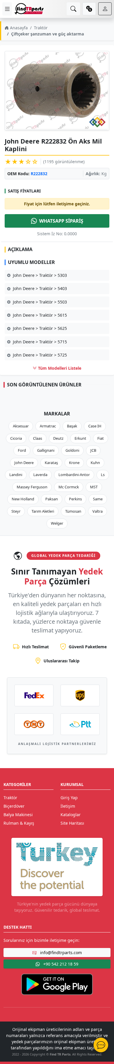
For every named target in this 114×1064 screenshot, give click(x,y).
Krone (74, 462)
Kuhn (95, 462)
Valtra (97, 511)
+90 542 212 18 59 (60, 964)
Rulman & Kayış (19, 823)
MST (94, 487)
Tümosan (73, 511)
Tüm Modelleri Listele (59, 368)
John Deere (24, 462)
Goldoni (72, 450)
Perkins (75, 499)
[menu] (7, 9)
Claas (37, 438)
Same (98, 499)
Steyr (15, 511)
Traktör (41, 27)
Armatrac (48, 426)
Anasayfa (18, 27)
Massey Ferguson (32, 487)
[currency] (89, 8)
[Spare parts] (29, 9)
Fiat (100, 438)
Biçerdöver (14, 806)
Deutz (58, 438)
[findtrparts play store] (57, 984)
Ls (103, 474)
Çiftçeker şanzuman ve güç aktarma (47, 34)
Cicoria (16, 438)
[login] (105, 8)
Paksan (51, 499)
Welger (57, 523)
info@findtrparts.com (60, 952)
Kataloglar (71, 814)
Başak (72, 426)
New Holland (23, 499)
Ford (22, 450)
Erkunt (80, 438)
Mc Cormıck (68, 487)
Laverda (40, 474)
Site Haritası (72, 823)
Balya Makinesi (18, 814)
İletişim (68, 806)
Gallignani (45, 450)
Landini (15, 474)
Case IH (94, 426)
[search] (73, 8)
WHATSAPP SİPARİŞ (61, 221)
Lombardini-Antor (74, 474)
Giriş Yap (69, 797)
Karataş (51, 462)
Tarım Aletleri (43, 511)
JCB (93, 450)
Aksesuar (21, 426)
